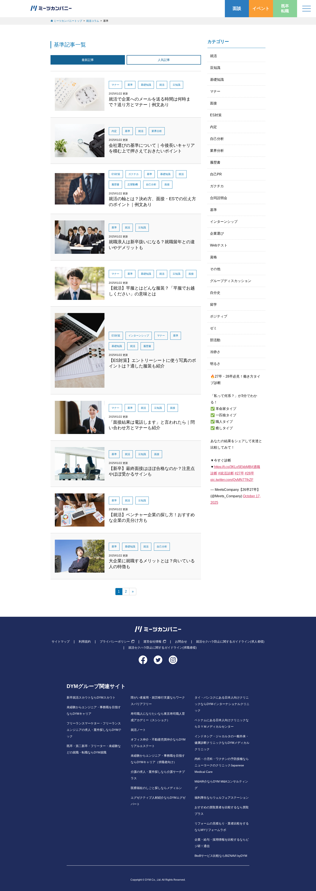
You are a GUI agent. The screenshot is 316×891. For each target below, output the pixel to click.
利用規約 (85, 641)
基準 (213, 210)
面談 (237, 8)
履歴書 (215, 162)
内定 (213, 127)
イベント (261, 8)
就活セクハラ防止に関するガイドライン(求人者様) (230, 641)
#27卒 (239, 473)
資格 (213, 257)
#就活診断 (226, 473)
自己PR (216, 174)
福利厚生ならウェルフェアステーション (222, 797)
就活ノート (138, 729)
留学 (213, 304)
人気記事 (164, 60)
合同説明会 (218, 198)
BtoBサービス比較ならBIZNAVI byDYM (221, 855)
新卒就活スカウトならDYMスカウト (91, 697)
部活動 (215, 340)
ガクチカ (217, 186)
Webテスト (218, 245)
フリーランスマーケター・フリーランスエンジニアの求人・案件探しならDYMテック (94, 730)
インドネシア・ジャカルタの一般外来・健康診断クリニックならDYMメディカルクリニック (222, 743)
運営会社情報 (152, 641)
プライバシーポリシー (115, 641)
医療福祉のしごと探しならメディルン (156, 788)
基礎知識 (217, 79)
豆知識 (215, 68)
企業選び (217, 233)
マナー (215, 91)
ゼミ (213, 328)
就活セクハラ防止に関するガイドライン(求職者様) (162, 647)
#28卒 (249, 473)
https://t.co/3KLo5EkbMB (232, 467)
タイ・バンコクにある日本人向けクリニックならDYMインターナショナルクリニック (222, 704)
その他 (215, 269)
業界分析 (217, 150)
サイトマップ (61, 641)
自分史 (215, 292)
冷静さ (215, 352)
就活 (213, 56)
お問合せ (181, 641)
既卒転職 (285, 8)
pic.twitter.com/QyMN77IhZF (231, 480)
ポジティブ (218, 316)
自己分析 (217, 139)
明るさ (215, 364)
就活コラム (92, 20)
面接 (213, 103)
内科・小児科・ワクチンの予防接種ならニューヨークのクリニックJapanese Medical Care (222, 765)
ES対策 (216, 115)
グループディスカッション (230, 281)
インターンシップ (224, 221)
